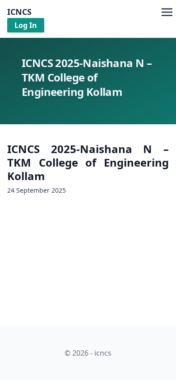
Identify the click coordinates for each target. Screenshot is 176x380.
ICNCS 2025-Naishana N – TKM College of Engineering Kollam (88, 162)
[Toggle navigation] (167, 11)
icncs (19, 11)
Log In (25, 25)
